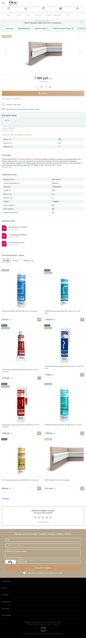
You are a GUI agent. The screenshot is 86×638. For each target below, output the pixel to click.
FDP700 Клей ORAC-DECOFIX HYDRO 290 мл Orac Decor (63, 425)
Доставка (5, 595)
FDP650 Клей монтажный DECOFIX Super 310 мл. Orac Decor (62, 312)
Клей (77, 15)
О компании (6, 581)
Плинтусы (18, 15)
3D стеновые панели (38, 15)
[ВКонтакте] (43, 629)
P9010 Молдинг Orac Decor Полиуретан (57, 480)
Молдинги (28, 15)
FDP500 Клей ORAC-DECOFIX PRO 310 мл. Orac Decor (19, 311)
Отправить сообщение (43, 568)
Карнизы (8, 15)
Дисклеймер (6, 615)
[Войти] (77, 9)
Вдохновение (7, 602)
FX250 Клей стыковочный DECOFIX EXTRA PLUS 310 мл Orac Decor (20, 426)
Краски (67, 15)
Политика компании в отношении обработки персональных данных (43, 633)
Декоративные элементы (58, 15)
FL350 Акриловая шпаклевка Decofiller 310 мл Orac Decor (20, 480)
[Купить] (39, 319)
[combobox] (6, 120)
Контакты (5, 608)
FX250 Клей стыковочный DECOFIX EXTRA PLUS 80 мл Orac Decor (20, 370)
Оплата (4, 588)
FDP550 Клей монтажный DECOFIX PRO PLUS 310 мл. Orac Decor (64, 367)
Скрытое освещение (48, 15)
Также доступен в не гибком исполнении (17, 134)
